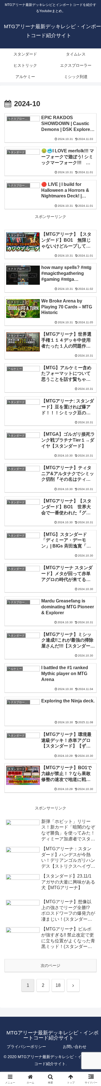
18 (58, 985)
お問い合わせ (74, 1046)
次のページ (50, 965)
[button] (90, 799)
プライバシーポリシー (26, 1046)
